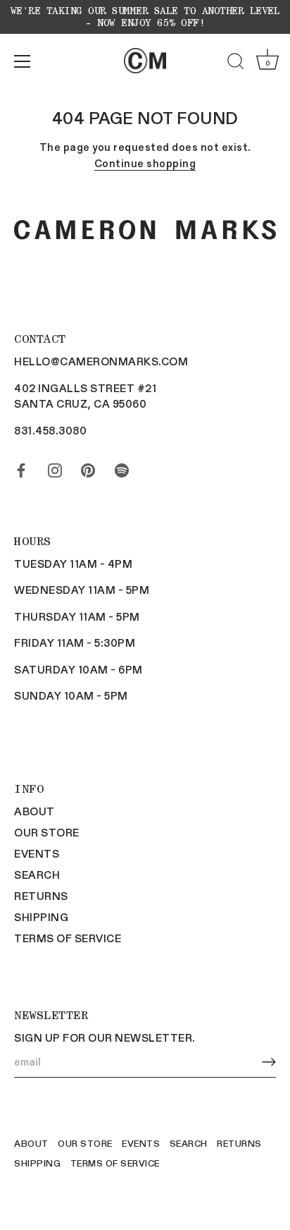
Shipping (41, 917)
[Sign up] (269, 1061)
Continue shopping (145, 163)
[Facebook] (21, 467)
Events (36, 853)
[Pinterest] (88, 467)
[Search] (235, 63)
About (34, 811)
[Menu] (22, 61)
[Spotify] (122, 467)
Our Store (47, 832)
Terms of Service (67, 938)
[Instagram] (55, 467)
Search (37, 874)
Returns (41, 896)
